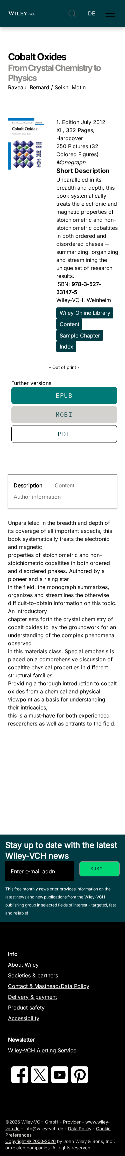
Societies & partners (33, 975)
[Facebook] (19, 1081)
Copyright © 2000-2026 (30, 1141)
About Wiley (23, 964)
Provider (72, 1122)
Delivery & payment (32, 996)
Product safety (26, 1007)
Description (28, 485)
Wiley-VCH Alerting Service (42, 1050)
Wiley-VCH (21, 13)
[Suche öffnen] (72, 13)
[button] (110, 13)
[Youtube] (59, 1081)
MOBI (64, 414)
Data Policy (79, 1128)
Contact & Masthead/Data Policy (48, 986)
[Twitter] (39, 1081)
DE (91, 13)
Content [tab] (64, 485)
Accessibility (23, 1018)
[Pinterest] (79, 1081)
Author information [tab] (37, 496)
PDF (64, 433)
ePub (64, 395)
